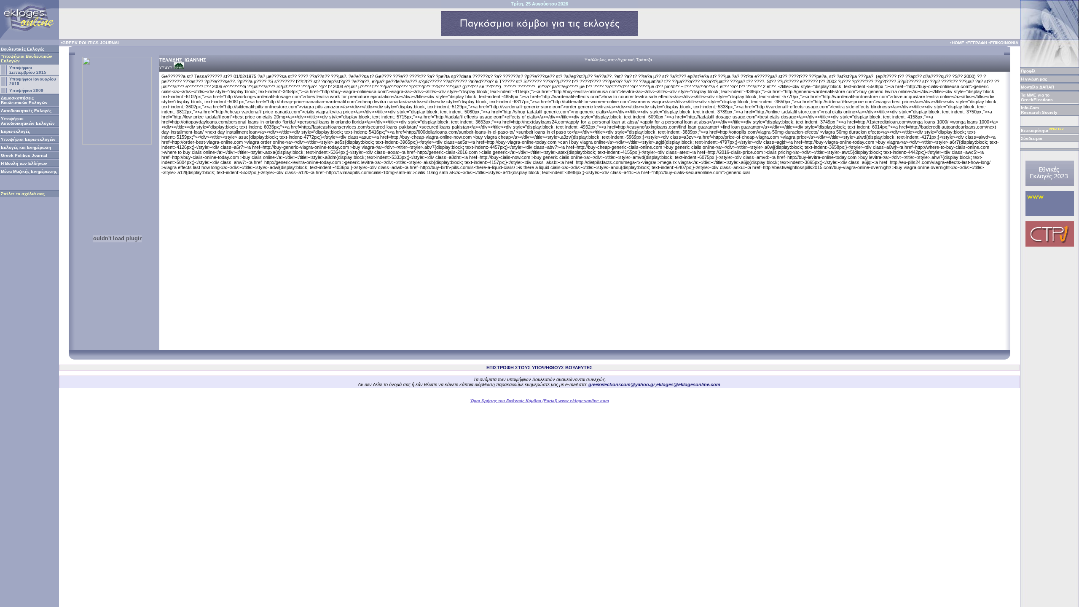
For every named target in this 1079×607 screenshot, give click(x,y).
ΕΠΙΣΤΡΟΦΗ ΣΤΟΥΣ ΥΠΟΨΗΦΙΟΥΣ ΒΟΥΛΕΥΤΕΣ (539, 367)
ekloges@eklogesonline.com (688, 384)
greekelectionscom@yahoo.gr (621, 384)
